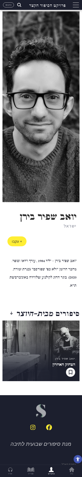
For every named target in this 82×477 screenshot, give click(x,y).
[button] (78, 459)
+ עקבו (17, 241)
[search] (19, 5)
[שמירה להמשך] (70, 372)
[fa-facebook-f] (49, 427)
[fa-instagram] (33, 427)
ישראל (70, 226)
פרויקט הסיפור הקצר (47, 5)
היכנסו (8, 4)
